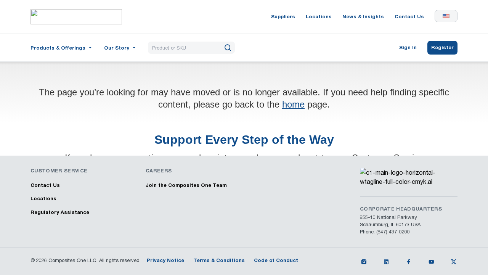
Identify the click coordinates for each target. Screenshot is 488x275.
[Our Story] (120, 47)
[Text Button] (364, 261)
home (293, 104)
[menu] (61, 48)
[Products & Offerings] (61, 47)
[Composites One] (76, 16)
